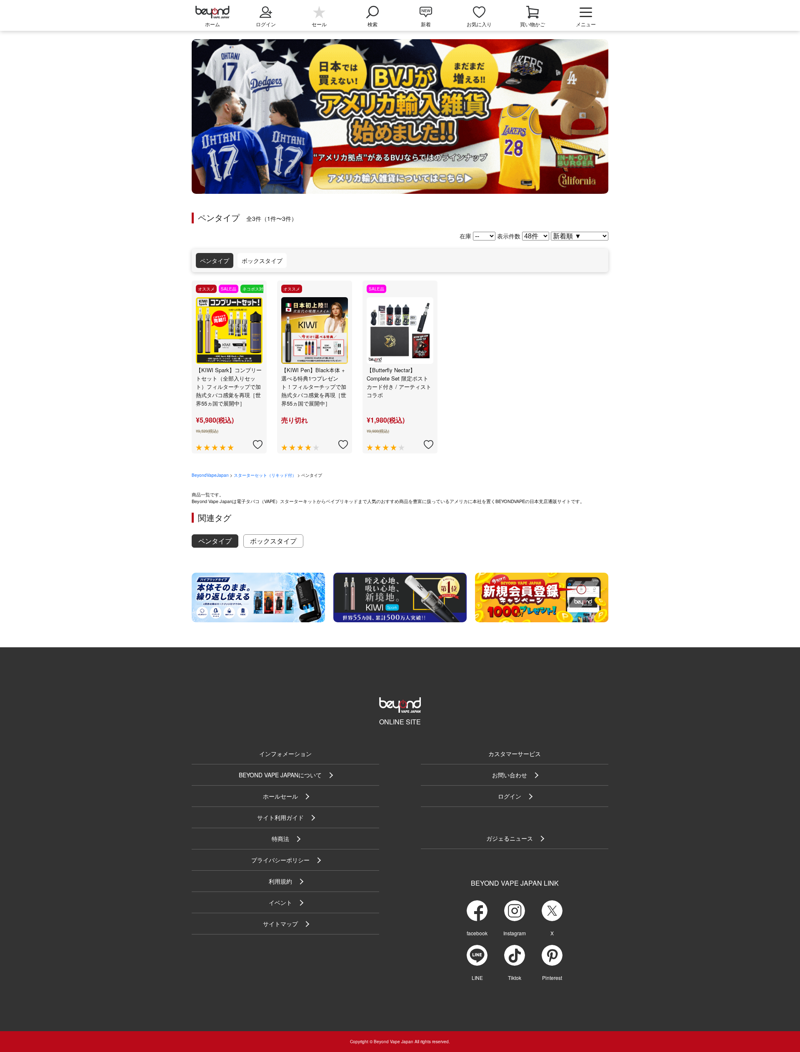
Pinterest (552, 977)
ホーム (212, 24)
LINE (477, 977)
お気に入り (479, 24)
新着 (426, 24)
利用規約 (280, 881)
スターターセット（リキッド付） (265, 475)
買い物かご (532, 24)
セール (319, 24)
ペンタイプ (214, 260)
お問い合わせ (509, 775)
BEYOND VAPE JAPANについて (280, 775)
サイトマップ (280, 923)
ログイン (509, 796)
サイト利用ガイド (280, 817)
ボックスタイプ (262, 260)
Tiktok (514, 977)
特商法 (280, 838)
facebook (477, 933)
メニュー (586, 24)
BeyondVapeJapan (210, 475)
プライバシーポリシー (280, 860)
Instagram (514, 933)
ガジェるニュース (509, 838)
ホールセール (280, 796)
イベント (280, 902)
